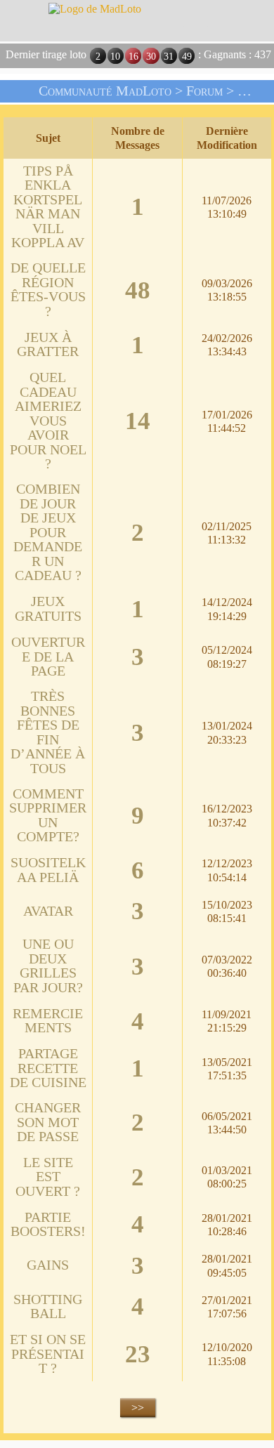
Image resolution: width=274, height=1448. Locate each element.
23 (137, 1355)
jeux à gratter (48, 345)
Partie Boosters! (48, 1224)
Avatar (48, 911)
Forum (204, 91)
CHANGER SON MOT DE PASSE (48, 1122)
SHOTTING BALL (47, 1307)
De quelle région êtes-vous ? (48, 290)
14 (137, 421)
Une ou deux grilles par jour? (48, 966)
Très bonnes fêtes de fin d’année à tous (48, 732)
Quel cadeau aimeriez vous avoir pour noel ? (48, 420)
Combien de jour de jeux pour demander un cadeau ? (47, 532)
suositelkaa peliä (48, 870)
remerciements (48, 1021)
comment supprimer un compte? (47, 815)
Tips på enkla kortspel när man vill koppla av (47, 207)
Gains (48, 1265)
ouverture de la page (48, 656)
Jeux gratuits (48, 609)
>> (137, 1408)
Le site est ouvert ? (47, 1177)
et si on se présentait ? (48, 1354)
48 (137, 291)
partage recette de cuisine (48, 1068)
